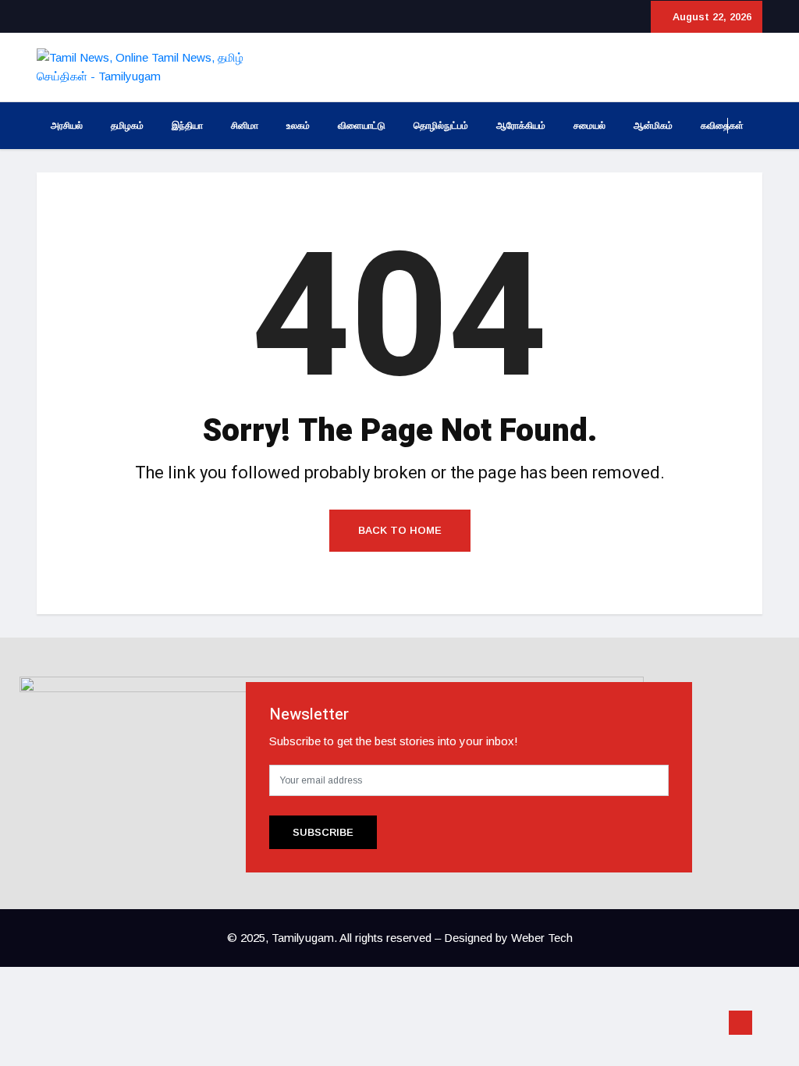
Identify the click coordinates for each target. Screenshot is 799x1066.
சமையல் (589, 125)
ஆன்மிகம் (653, 125)
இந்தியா (187, 125)
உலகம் (298, 125)
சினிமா (244, 125)
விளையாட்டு (361, 125)
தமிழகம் (127, 125)
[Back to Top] (740, 1023)
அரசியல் (67, 125)
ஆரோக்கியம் (520, 125)
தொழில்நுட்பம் (441, 125)
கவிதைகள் (722, 125)
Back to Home (400, 530)
